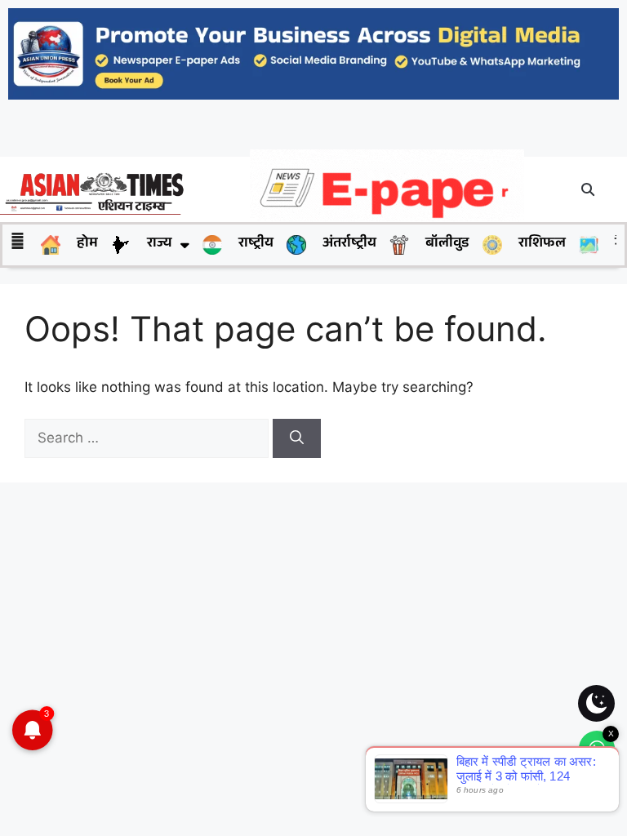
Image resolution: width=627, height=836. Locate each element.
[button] (588, 189)
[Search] (297, 438)
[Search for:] (148, 437)
